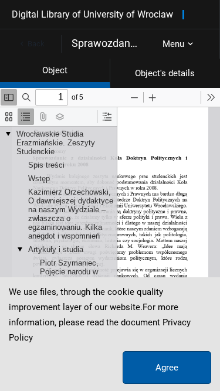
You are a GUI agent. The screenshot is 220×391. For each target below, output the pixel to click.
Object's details (165, 73)
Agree (166, 367)
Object (54, 70)
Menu (173, 44)
